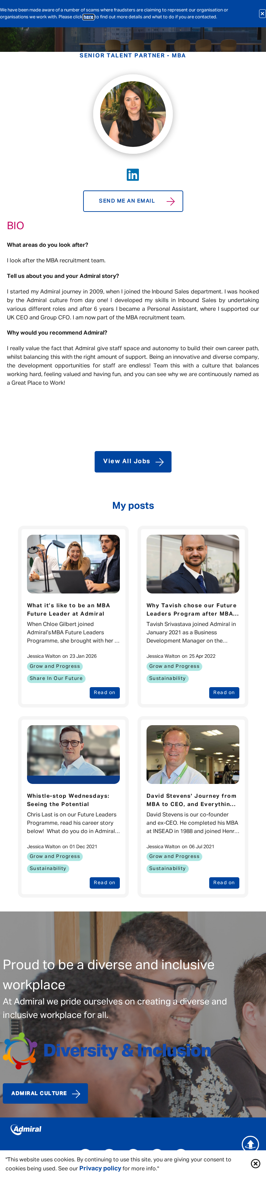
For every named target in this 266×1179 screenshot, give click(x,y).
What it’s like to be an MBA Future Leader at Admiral (68, 610)
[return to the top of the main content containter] (250, 1144)
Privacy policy (100, 1169)
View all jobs (127, 461)
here (88, 17)
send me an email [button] (127, 201)
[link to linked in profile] (133, 175)
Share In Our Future (56, 678)
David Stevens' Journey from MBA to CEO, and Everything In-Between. (192, 801)
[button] (255, 1164)
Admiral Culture (39, 1093)
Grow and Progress (55, 666)
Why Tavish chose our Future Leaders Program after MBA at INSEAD (192, 610)
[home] (133, 1131)
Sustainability (167, 678)
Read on (105, 692)
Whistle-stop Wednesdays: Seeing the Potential (68, 800)
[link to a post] (73, 564)
